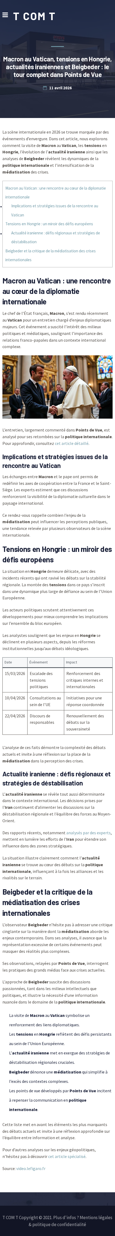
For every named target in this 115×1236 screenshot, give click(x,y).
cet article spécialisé (67, 1156)
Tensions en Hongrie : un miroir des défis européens (49, 223)
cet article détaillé (72, 443)
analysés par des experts (88, 832)
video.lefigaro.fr (30, 1168)
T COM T (34, 15)
